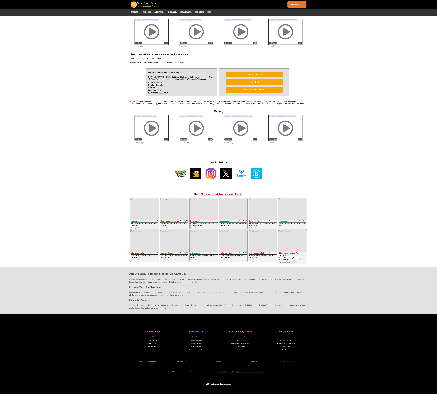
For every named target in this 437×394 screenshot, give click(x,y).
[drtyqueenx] (204, 241)
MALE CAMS (172, 12)
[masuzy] (144, 209)
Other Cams (240, 340)
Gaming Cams (285, 340)
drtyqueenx (195, 253)
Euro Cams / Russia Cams (240, 343)
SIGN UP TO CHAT (295, 4)
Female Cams (152, 340)
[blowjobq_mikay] (144, 241)
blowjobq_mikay (138, 253)
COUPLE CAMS (159, 12)
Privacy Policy (182, 361)
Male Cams (151, 343)
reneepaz (283, 221)
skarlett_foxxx (167, 253)
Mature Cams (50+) (196, 350)
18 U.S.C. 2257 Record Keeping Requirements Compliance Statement (240, 372)
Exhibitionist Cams (285, 337)
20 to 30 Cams (196, 343)
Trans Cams (151, 350)
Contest (254, 361)
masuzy (134, 221)
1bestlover (224, 221)
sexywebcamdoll (256, 253)
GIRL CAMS (147, 12)
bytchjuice (194, 221)
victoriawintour (226, 253)
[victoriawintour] (233, 241)
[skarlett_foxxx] (174, 241)
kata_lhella (254, 221)
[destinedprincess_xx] (174, 209)
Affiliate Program (289, 361)
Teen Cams (196, 337)
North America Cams (240, 337)
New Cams (285, 350)
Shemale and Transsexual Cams (221, 194)
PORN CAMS (135, 12)
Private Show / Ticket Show (285, 343)
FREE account (184, 103)
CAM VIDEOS (199, 12)
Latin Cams (241, 350)
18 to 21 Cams (196, 340)
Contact (218, 361)
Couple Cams (151, 347)
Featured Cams (151, 337)
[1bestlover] (233, 209)
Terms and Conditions (147, 361)
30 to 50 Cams (196, 347)
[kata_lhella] (263, 209)
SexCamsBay (215, 384)
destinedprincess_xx (170, 221)
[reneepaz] (292, 209)
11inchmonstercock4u (288, 253)
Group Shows (285, 347)
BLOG (209, 12)
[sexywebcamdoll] (263, 241)
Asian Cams (240, 347)
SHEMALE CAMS (186, 12)
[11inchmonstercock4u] (292, 241)
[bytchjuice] (204, 209)
